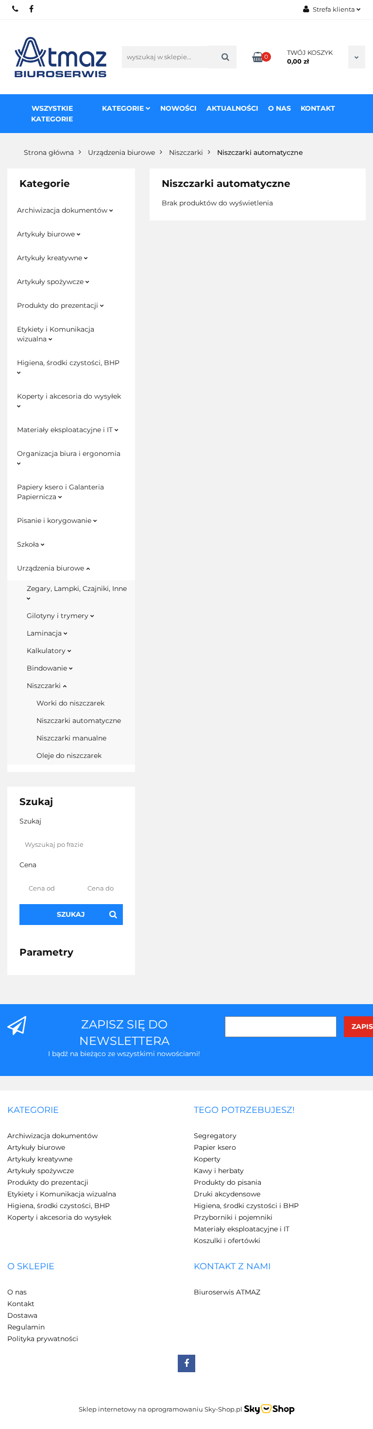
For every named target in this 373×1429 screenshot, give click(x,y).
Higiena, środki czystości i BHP (246, 1205)
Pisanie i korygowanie (55, 520)
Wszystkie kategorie (52, 113)
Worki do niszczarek (70, 703)
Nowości (178, 108)
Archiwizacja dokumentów (63, 210)
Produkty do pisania (227, 1182)
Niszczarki (45, 685)
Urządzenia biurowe (51, 568)
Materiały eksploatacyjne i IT (66, 429)
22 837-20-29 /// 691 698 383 (15, 9)
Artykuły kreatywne (50, 257)
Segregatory (215, 1135)
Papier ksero (215, 1147)
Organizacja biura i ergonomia (68, 453)
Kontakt (318, 108)
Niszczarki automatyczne (78, 720)
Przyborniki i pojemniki (233, 1217)
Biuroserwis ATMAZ (227, 1292)
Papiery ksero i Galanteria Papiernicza (60, 492)
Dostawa (22, 1315)
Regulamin (26, 1327)
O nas (279, 108)
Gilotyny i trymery (58, 615)
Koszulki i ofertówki (227, 1240)
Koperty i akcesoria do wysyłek (69, 396)
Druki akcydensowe (227, 1194)
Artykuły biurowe (47, 234)
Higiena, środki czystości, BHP (68, 362)
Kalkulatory (47, 650)
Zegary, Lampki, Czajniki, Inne (77, 588)
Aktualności (232, 108)
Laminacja (45, 633)
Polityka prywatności (42, 1338)
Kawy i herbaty (219, 1170)
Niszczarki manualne (71, 738)
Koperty (207, 1159)
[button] (33, 1110)
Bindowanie (48, 668)
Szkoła (29, 544)
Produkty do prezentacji (58, 305)
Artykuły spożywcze (51, 281)
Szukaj (71, 914)
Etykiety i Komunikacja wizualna (55, 334)
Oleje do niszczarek (69, 755)
